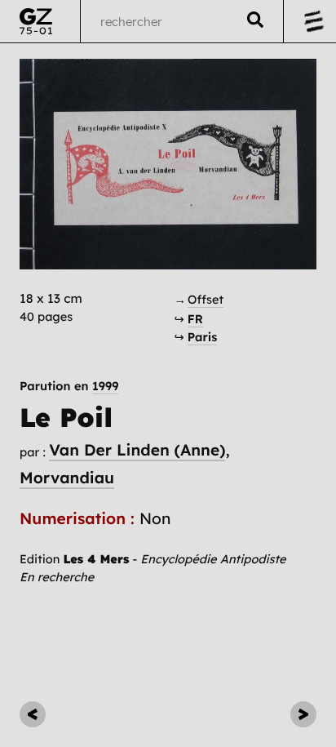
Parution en (69, 387)
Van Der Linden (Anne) (137, 450)
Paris (203, 337)
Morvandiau (67, 477)
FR (195, 319)
